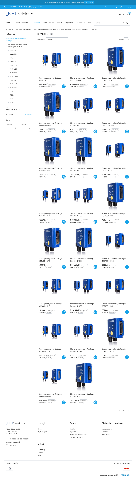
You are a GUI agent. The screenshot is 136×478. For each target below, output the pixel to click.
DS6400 (13, 62)
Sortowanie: (41, 40)
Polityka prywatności (76, 437)
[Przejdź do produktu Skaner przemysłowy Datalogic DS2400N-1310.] (52, 287)
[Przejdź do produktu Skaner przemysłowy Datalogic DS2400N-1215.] (83, 241)
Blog (39, 455)
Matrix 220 (14, 73)
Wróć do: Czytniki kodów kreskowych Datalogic (16, 39)
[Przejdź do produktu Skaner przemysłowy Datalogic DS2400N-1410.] (115, 287)
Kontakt (72, 429)
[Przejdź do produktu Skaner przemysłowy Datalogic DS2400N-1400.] (83, 287)
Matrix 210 (13, 69)
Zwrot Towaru (106, 434)
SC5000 (13, 99)
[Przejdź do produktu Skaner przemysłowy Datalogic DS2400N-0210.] (83, 106)
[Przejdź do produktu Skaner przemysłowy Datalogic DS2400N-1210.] (52, 241)
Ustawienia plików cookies (78, 434)
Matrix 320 (14, 80)
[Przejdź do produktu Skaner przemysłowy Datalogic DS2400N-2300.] (83, 332)
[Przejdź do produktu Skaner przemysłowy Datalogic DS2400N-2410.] (83, 377)
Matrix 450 (14, 88)
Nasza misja (41, 450)
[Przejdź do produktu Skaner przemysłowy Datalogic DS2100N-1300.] (52, 61)
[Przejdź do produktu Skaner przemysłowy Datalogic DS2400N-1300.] (115, 241)
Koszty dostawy (107, 429)
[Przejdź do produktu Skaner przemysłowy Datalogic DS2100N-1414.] (83, 61)
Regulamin (73, 432)
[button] (127, 22)
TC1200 (12, 95)
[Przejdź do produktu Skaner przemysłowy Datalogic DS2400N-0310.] (83, 151)
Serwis (40, 429)
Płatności (105, 432)
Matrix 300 (14, 76)
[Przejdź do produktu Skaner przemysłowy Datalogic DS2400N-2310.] (115, 332)
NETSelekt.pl (9, 29)
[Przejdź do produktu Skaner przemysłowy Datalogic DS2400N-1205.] (115, 196)
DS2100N (13, 50)
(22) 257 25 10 (22, 7)
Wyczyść (29, 114)
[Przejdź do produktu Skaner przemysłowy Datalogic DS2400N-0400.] (115, 151)
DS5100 (12, 58)
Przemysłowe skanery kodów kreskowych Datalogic (74, 29)
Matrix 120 (13, 65)
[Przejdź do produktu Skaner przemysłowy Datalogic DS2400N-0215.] (115, 106)
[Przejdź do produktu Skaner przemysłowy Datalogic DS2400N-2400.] (52, 377)
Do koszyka (64, 86)
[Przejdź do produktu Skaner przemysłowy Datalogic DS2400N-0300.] (52, 151)
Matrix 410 (13, 84)
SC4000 (13, 91)
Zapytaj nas (89, 2)
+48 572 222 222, (12, 7)
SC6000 (13, 102)
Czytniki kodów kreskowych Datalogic (45, 29)
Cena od (9, 124)
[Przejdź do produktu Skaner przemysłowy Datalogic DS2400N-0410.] (52, 196)
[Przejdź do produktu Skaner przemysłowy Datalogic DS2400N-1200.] (83, 196)
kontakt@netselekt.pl (37, 7)
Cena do (23, 124)
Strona (121, 40)
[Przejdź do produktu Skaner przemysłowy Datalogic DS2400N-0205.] (52, 106)
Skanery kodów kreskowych (24, 29)
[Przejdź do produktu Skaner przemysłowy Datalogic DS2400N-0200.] (115, 61)
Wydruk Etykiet (42, 432)
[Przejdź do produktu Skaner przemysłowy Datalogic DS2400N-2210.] (52, 332)
